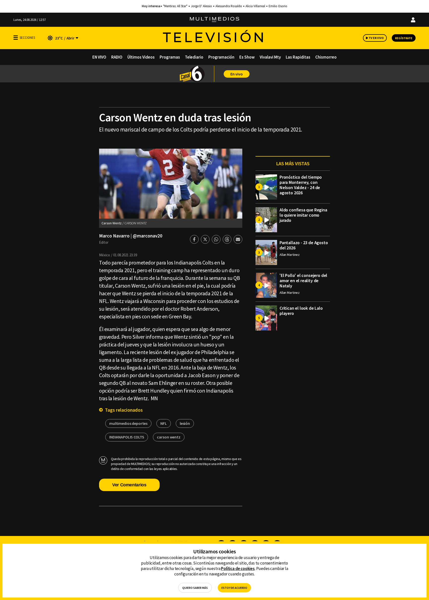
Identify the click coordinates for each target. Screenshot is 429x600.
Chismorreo (326, 57)
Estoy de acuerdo (234, 588)
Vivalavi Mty (270, 57)
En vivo (236, 73)
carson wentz (168, 436)
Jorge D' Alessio (201, 6)
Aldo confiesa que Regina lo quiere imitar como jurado (303, 215)
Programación (221, 57)
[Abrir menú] (15, 37)
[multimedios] (214, 20)
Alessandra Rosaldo (228, 6)
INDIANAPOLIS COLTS (126, 436)
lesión (185, 423)
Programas (170, 57)
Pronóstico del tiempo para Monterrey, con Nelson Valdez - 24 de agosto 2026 (301, 185)
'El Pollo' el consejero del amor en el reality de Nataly (303, 280)
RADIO (116, 57)
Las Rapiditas (298, 57)
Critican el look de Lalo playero (301, 310)
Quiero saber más (195, 588)
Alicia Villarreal (255, 6)
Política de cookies (238, 568)
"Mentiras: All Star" (175, 6)
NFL (163, 423)
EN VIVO (99, 57)
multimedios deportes (128, 423)
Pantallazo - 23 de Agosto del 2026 (304, 245)
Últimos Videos (141, 57)
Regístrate (403, 38)
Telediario (194, 57)
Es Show (247, 57)
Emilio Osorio (278, 6)
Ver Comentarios (129, 484)
